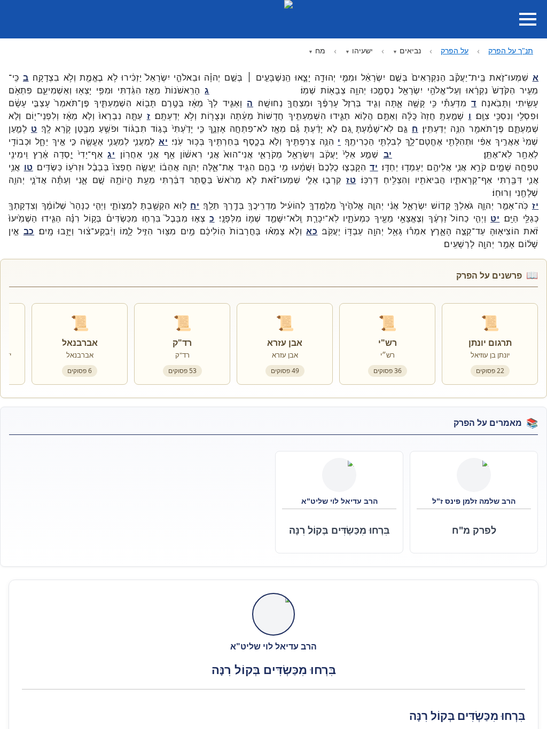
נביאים (410, 50)
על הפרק (454, 50)
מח (320, 50)
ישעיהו (362, 50)
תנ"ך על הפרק (510, 50)
